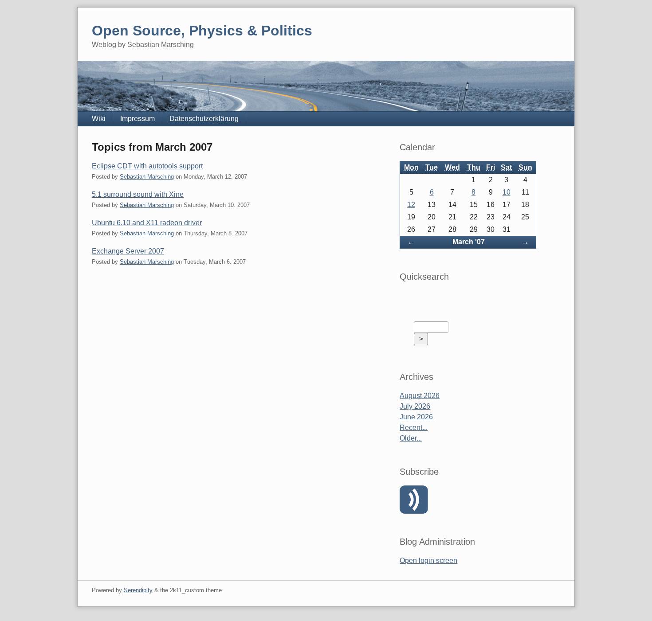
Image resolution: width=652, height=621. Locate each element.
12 (411, 204)
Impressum (137, 118)
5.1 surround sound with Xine (138, 194)
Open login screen (428, 560)
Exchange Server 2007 (128, 251)
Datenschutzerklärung (204, 118)
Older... (411, 438)
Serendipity (138, 590)
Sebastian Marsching (147, 176)
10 (507, 192)
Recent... (414, 427)
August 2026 (420, 395)
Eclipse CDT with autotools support (147, 166)
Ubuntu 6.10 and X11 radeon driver (147, 223)
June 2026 (416, 417)
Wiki (99, 118)
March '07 (468, 242)
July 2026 (415, 406)
